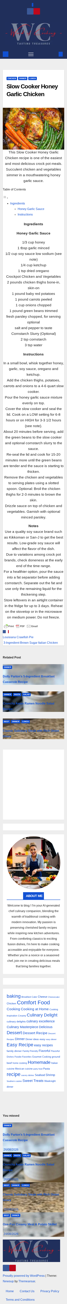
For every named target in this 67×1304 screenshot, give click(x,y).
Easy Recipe (20, 1044)
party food (37, 1069)
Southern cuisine (14, 1081)
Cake (34, 997)
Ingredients (17, 203)
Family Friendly (30, 1051)
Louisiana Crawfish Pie (18, 637)
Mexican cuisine (24, 1068)
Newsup (8, 1281)
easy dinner (51, 1039)
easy (42, 1039)
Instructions (25, 214)
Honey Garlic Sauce (31, 209)
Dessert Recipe (35, 1033)
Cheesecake (54, 997)
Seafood (40, 1075)
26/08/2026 (11, 1149)
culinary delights (16, 1021)
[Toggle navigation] (31, 54)
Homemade (39, 1062)
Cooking (13, 1009)
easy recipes (43, 1045)
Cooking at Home (35, 1009)
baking (14, 996)
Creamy (22, 1015)
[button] (54, 54)
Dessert (14, 1032)
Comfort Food (33, 1002)
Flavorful (44, 1050)
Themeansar (26, 1281)
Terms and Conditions (20, 1299)
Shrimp (50, 1075)
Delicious (45, 1027)
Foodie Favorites (23, 1057)
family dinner (14, 1051)
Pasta (17, 694)
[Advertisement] (33, 784)
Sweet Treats (33, 1081)
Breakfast (26, 997)
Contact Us (27, 1291)
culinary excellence (40, 1021)
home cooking (20, 1063)
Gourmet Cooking (41, 1056)
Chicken (12, 78)
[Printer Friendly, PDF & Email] (21, 626)
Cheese (42, 996)
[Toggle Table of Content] (5, 197)
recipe (13, 1074)
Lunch (32, 78)
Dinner (22, 78)
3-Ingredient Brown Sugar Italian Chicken (30, 642)
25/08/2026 (11, 1209)
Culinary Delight (42, 1015)
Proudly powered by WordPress (24, 1275)
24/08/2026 (11, 1233)
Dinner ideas (32, 1039)
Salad (26, 694)
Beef (6, 722)
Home (10, 1291)
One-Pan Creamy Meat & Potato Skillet (30, 1224)
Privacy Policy (49, 1291)
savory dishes (27, 1075)
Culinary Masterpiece (22, 1027)
